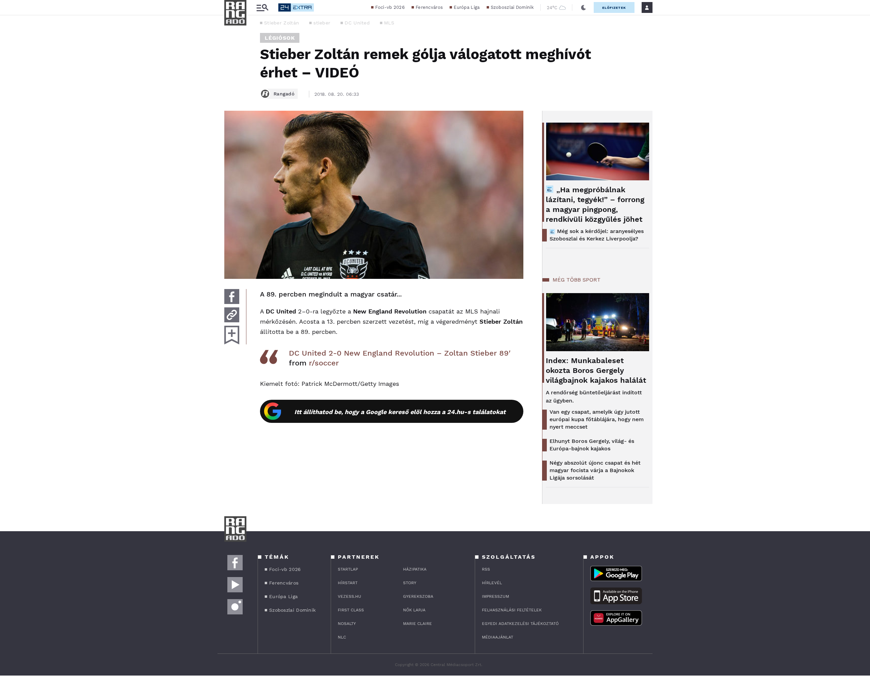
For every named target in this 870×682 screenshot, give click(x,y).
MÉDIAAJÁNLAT (497, 637)
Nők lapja (414, 610)
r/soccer (324, 363)
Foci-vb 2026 (390, 7)
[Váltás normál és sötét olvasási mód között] (583, 7)
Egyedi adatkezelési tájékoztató (520, 623)
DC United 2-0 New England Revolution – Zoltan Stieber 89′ (399, 353)
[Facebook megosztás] (231, 296)
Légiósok (280, 38)
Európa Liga (467, 7)
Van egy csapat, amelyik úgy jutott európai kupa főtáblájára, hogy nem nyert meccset (597, 419)
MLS (389, 22)
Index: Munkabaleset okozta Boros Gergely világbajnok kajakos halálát (596, 370)
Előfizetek (614, 8)
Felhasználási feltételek (512, 610)
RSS (486, 569)
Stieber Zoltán (281, 22)
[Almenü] (262, 7)
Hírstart (348, 582)
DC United (357, 22)
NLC (342, 637)
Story (409, 582)
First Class (351, 610)
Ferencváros (429, 7)
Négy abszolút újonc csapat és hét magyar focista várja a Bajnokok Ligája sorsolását (595, 470)
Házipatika (415, 569)
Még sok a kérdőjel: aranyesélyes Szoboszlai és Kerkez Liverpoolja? (597, 235)
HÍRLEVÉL (492, 582)
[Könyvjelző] (231, 335)
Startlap (348, 569)
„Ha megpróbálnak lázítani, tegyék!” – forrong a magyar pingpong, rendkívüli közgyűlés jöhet (595, 204)
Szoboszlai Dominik (512, 7)
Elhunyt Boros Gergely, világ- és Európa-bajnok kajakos (592, 445)
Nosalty (347, 623)
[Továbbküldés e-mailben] (231, 314)
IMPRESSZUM (495, 596)
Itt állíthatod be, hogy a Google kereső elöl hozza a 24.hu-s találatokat (400, 411)
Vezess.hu (349, 596)
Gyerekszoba (418, 596)
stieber (321, 22)
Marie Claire (417, 623)
